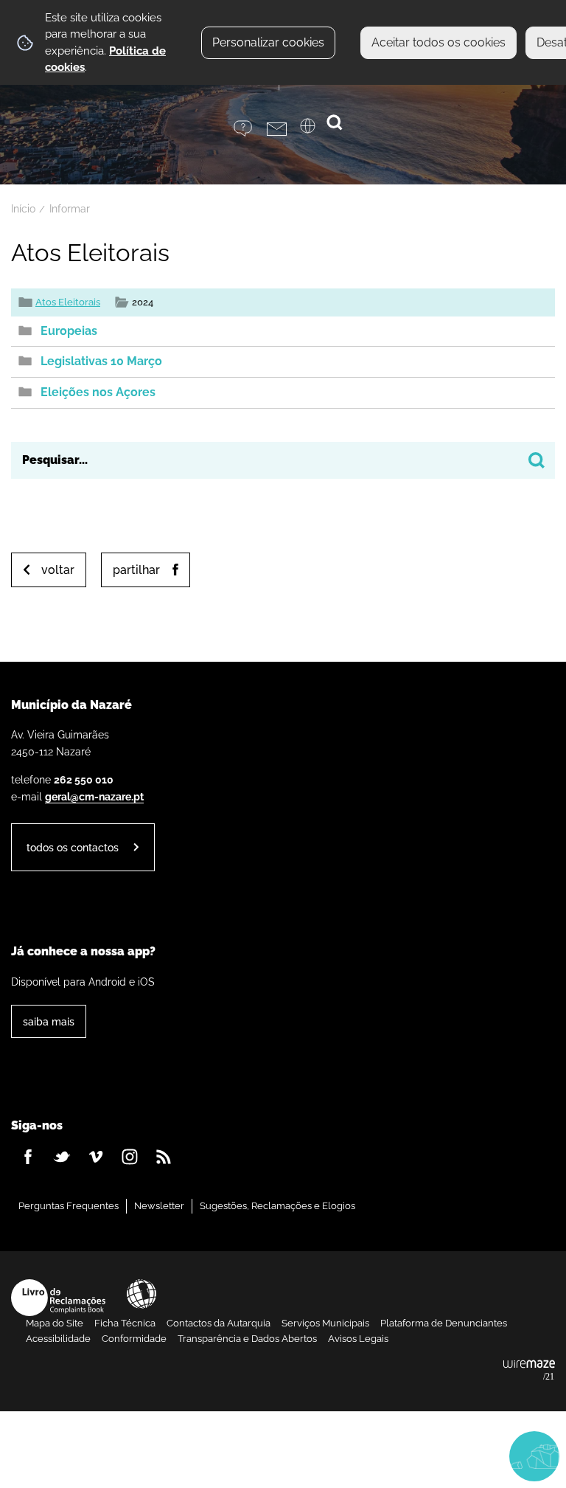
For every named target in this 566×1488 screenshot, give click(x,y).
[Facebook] (28, 1157)
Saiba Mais (48, 1021)
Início (23, 209)
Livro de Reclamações (58, 1297)
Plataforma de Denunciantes (443, 1323)
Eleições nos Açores (98, 392)
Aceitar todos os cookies (438, 42)
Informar (69, 209)
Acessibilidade (141, 1294)
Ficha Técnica (125, 1323)
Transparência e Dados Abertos (247, 1338)
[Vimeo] (96, 1157)
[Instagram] (130, 1157)
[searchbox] (283, 460)
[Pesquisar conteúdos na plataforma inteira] (536, 460)
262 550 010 (83, 779)
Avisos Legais (358, 1338)
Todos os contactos (73, 847)
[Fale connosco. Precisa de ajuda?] (398, 1455)
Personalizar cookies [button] (268, 42)
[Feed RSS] (164, 1157)
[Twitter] (62, 1157)
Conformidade (134, 1338)
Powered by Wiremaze (529, 1371)
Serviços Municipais (325, 1323)
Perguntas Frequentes (68, 1205)
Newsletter (159, 1205)
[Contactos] (283, 128)
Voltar (57, 570)
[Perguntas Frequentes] (250, 128)
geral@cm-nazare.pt (94, 796)
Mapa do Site (54, 1323)
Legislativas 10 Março (101, 361)
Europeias (69, 331)
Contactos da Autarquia (218, 1323)
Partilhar (136, 570)
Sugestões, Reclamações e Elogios (277, 1205)
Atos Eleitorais (67, 302)
